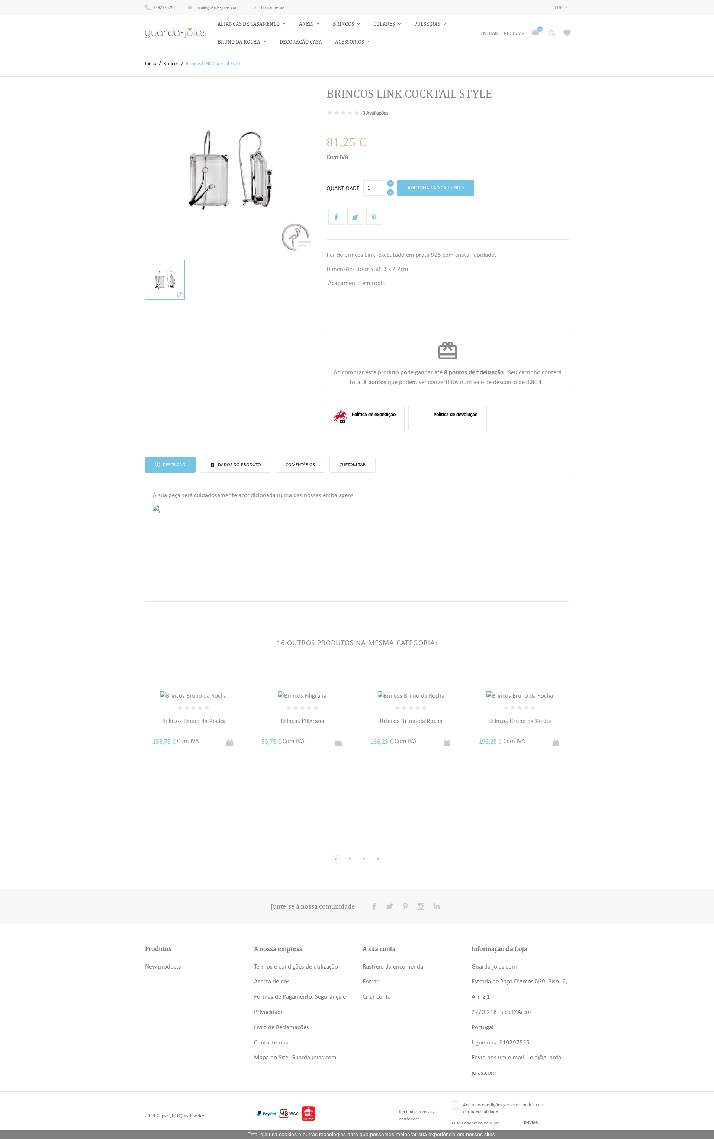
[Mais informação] (200, 846)
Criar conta (377, 996)
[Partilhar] (336, 217)
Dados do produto (239, 464)
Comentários (300, 464)
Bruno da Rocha (239, 42)
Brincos (344, 24)
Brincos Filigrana (302, 721)
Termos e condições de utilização (296, 966)
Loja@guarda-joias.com (213, 7)
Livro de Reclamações (281, 1027)
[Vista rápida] (186, 846)
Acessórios (350, 42)
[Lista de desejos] (567, 33)
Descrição (174, 464)
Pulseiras (427, 24)
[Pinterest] (374, 217)
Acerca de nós (272, 981)
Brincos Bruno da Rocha (193, 721)
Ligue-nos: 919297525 (501, 1042)
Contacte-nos (269, 7)
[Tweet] (355, 217)
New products (163, 966)
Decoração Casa (301, 42)
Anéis (307, 24)
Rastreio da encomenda (393, 966)
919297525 (162, 7)
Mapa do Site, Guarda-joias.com (295, 1057)
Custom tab (353, 464)
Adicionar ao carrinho (436, 188)
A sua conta (379, 949)
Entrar (371, 981)
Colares (384, 24)
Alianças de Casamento (249, 24)
